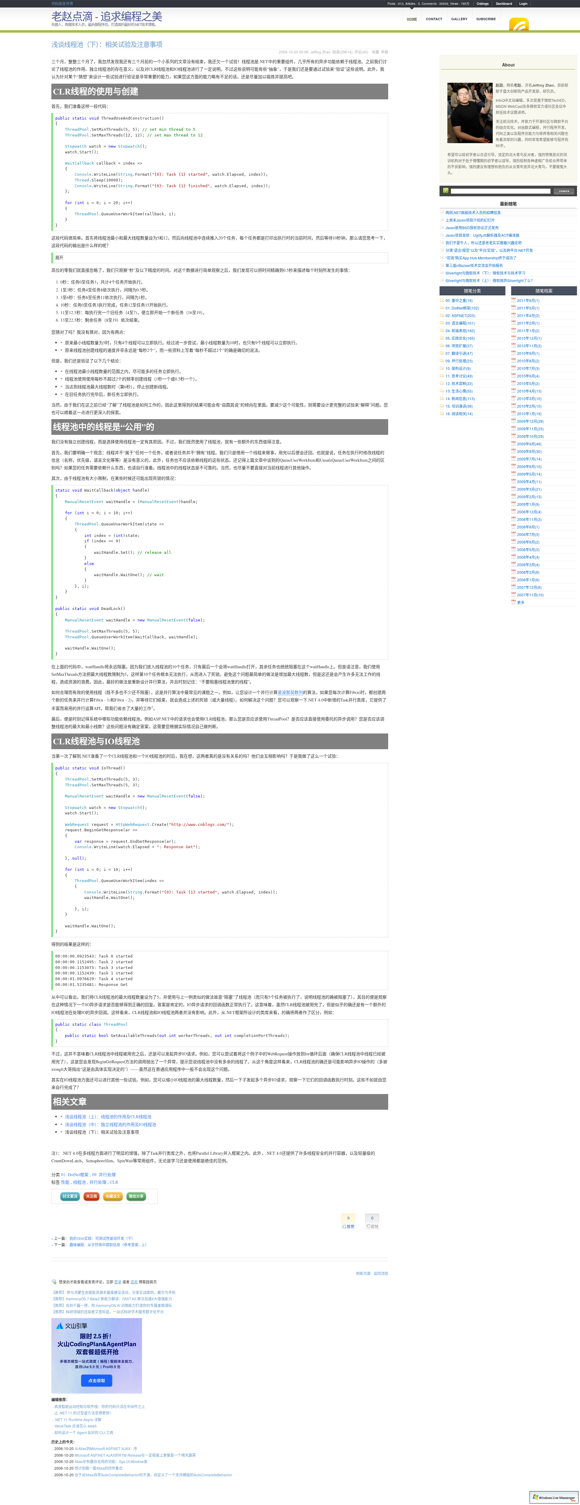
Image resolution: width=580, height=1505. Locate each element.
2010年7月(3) (528, 368)
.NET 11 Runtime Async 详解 (78, 1419)
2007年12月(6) (529, 587)
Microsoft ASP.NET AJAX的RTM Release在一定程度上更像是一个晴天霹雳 (135, 1455)
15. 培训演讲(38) (459, 406)
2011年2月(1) (528, 323)
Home (412, 19)
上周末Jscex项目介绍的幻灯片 (470, 220)
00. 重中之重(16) (459, 300)
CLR (114, 1182)
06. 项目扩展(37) (459, 345)
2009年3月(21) (529, 489)
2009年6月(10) (529, 466)
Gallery (459, 19)
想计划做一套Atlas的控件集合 (99, 1468)
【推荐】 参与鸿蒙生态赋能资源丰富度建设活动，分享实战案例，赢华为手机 (113, 1292)
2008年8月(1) (528, 526)
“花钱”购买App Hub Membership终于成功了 (481, 257)
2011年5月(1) (528, 307)
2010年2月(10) (529, 406)
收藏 (375, 51)
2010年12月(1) (529, 338)
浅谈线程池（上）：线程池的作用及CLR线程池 (108, 1116)
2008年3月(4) (528, 564)
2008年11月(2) (529, 519)
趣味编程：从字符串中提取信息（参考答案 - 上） (109, 1244)
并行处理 (97, 1182)
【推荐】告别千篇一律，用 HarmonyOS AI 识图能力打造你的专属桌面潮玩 (111, 1305)
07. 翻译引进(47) (459, 353)
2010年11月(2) (529, 345)
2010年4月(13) (529, 390)
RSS (519, 24)
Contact (434, 19)
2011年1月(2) (528, 330)
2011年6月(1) (528, 300)
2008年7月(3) (528, 534)
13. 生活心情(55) (459, 390)
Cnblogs (483, 4)
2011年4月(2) (528, 315)
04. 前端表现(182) (460, 330)
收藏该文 (113, 1196)
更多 (520, 602)
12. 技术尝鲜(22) (459, 383)
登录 (117, 1281)
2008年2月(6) (528, 572)
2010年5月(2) (528, 383)
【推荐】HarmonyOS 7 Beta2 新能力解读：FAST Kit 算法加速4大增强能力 (111, 1298)
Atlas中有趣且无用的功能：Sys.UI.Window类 (111, 1461)
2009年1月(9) (528, 504)
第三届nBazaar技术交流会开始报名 (474, 265)
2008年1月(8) (528, 579)
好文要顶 (70, 1196)
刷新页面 (363, 1273)
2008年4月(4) (528, 557)
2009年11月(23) (530, 428)
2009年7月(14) (529, 458)
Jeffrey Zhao (320, 51)
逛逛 (134, 1281)
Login (523, 4)
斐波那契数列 (290, 692)
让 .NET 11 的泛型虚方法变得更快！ (83, 1412)
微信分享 (136, 1196)
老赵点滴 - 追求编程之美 (106, 16)
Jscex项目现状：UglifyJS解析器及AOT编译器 (482, 235)
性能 (65, 1182)
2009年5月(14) (529, 474)
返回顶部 (381, 1273)
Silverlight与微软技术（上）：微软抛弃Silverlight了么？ (490, 280)
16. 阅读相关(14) (459, 413)
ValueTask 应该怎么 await (75, 1425)
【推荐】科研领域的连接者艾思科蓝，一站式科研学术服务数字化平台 (107, 1311)
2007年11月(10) (530, 594)
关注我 (91, 1196)
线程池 (79, 1182)
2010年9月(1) (528, 353)
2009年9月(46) (529, 443)
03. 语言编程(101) (460, 323)
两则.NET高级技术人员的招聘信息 (473, 212)
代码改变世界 (62, 3)
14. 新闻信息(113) (460, 398)
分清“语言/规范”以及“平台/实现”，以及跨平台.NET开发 (489, 250)
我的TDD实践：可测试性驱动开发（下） (102, 1238)
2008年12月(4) (529, 511)
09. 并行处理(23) (459, 360)
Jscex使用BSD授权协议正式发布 (472, 227)
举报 (384, 51)
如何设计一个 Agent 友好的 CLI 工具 (83, 1432)
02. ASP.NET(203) (460, 315)
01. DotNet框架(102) (462, 307)
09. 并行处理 (104, 1174)
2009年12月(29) (530, 421)
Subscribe (486, 19)
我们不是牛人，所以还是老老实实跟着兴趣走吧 (484, 242)
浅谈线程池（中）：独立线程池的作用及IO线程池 (110, 1124)
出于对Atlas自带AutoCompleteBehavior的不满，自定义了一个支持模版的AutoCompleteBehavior (153, 1474)
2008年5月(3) (528, 549)
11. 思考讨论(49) (459, 375)
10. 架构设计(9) (458, 368)
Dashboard (504, 4)
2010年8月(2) (528, 360)
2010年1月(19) (529, 413)
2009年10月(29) (530, 436)
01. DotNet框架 (75, 1174)
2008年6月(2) (528, 541)
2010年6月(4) (528, 375)
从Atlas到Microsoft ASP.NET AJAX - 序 (106, 1448)
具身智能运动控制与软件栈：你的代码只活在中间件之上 (99, 1406)
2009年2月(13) (529, 496)
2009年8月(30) (529, 451)
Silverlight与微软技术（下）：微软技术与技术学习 (485, 272)
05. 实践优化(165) (460, 338)
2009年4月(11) (529, 481)
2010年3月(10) (529, 398)
